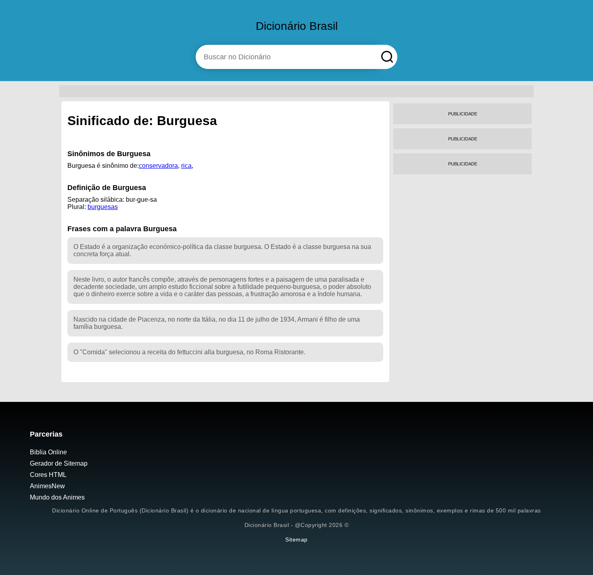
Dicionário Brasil (297, 26)
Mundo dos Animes (57, 497)
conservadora (158, 165)
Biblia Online (48, 452)
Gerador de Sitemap (59, 463)
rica (186, 165)
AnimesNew (47, 486)
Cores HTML (48, 474)
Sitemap (296, 539)
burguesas (103, 206)
